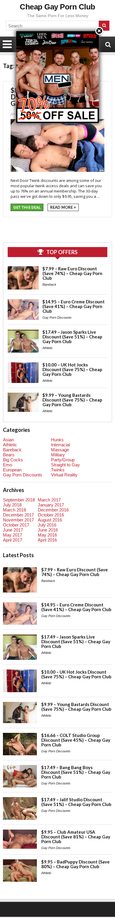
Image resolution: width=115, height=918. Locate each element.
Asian (8, 439)
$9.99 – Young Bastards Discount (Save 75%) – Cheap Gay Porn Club (72, 399)
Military (58, 454)
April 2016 (47, 539)
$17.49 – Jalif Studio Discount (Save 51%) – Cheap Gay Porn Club (76, 802)
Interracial (60, 444)
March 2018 (14, 509)
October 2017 (16, 524)
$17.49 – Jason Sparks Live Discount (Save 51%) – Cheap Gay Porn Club (72, 336)
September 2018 (19, 499)
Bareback (49, 284)
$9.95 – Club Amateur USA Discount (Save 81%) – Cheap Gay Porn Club (75, 836)
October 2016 (51, 514)
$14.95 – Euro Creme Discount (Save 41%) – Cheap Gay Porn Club (73, 306)
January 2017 (51, 504)
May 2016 (47, 534)
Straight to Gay (65, 464)
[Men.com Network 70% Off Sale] (57, 31)
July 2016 (47, 524)
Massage (60, 449)
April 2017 (12, 539)
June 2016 (48, 529)
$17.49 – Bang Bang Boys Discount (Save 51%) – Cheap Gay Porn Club (75, 772)
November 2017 (18, 519)
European (12, 469)
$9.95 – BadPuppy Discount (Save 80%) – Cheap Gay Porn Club (75, 864)
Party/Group (63, 459)
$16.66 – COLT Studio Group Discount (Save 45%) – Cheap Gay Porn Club (75, 740)
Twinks (58, 469)
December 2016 (53, 509)
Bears (8, 454)
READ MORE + (63, 207)
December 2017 (18, 514)
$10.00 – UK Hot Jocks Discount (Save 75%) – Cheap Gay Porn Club (72, 369)
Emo (7, 464)
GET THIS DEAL (27, 207)
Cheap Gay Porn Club (57, 6)
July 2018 (12, 504)
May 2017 (12, 534)
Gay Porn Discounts (57, 317)
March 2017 (49, 499)
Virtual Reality (64, 474)
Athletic (47, 348)
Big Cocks (13, 459)
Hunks (57, 439)
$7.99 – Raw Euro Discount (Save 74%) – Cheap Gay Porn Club (72, 273)
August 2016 (50, 519)
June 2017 (13, 529)
